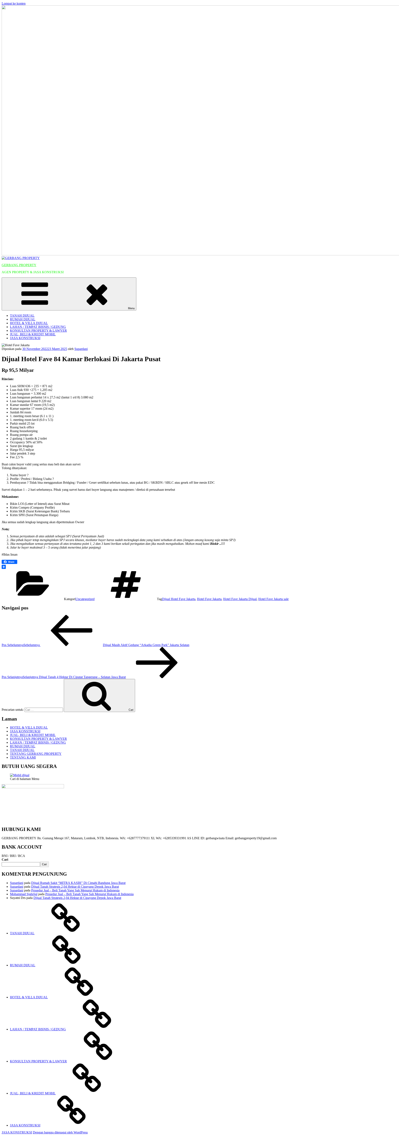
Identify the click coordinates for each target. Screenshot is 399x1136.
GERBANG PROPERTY (19, 265)
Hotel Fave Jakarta (209, 599)
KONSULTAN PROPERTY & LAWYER (38, 330)
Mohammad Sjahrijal (23, 894)
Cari (5, 859)
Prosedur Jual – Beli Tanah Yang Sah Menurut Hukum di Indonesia (75, 890)
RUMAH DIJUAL (22, 319)
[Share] (199, 567)
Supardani (81, 349)
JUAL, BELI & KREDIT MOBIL (33, 334)
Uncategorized (85, 599)
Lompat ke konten (14, 3)
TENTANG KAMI (23, 757)
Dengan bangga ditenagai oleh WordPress (60, 1132)
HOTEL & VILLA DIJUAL (29, 323)
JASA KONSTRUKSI (25, 338)
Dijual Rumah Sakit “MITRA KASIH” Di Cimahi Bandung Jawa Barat (78, 883)
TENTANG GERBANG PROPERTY (36, 753)
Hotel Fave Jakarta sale (273, 599)
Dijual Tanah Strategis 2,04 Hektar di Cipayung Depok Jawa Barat (75, 886)
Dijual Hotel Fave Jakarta (178, 599)
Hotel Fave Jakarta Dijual (240, 599)
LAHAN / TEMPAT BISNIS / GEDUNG (38, 327)
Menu (131, 308)
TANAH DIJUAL (22, 315)
